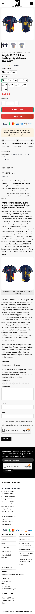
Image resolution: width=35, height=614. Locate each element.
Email (4, 412)
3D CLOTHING (13, 154)
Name (4, 403)
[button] (2, 3)
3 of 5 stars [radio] (10, 383)
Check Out (17, 116)
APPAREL (11, 52)
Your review (6, 386)
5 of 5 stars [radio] (25, 383)
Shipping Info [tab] (8, 173)
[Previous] (4, 24)
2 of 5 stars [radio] (5, 383)
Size (3, 77)
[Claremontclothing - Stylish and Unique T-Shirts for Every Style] (17, 3)
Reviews (4, 177)
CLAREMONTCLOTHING (10, 489)
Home (3, 52)
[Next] (30, 24)
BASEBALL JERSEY (23, 52)
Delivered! (30, 146)
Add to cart (19, 110)
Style (3, 69)
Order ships (17, 146)
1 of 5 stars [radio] (2, 383)
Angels (6, 159)
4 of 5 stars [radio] (16, 383)
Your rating (5, 380)
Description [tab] (7, 167)
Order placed (5, 146)
